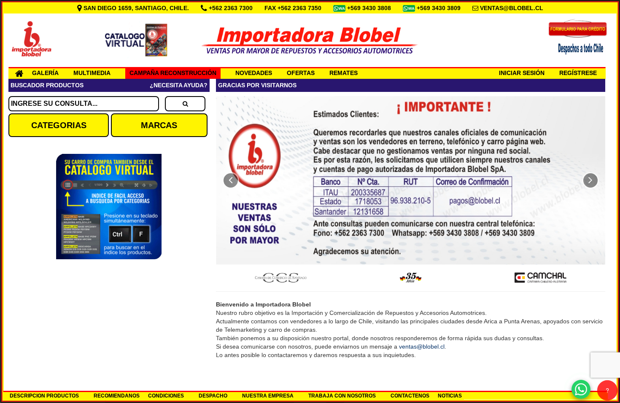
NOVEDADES (253, 73)
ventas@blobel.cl (422, 346)
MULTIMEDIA (92, 73)
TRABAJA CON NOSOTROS (342, 396)
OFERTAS (301, 73)
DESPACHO (213, 396)
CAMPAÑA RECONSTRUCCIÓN (172, 73)
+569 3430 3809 (439, 8)
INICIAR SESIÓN (522, 73)
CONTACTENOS (410, 396)
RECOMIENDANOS (117, 396)
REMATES (343, 73)
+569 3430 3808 (370, 8)
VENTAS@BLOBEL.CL (511, 8)
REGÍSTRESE (578, 73)
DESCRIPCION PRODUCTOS (44, 396)
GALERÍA (45, 73)
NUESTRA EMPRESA (268, 396)
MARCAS (159, 125)
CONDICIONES (166, 396)
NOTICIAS (450, 396)
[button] (230, 180)
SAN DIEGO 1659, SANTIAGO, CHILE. (136, 8)
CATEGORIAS (58, 125)
